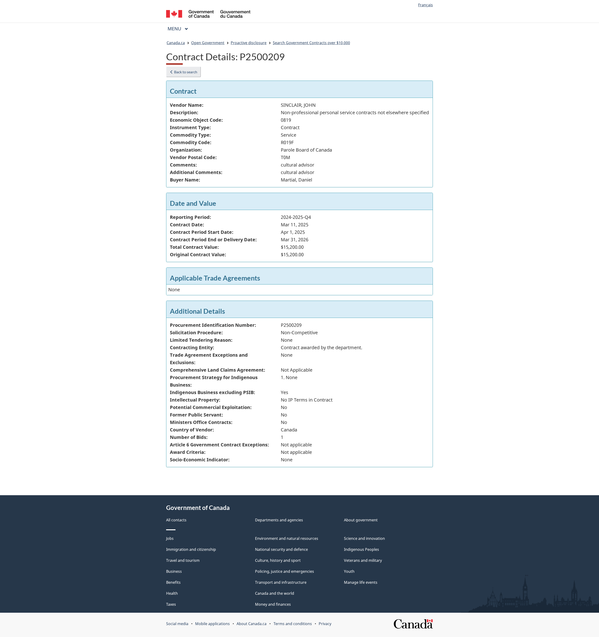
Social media (177, 623)
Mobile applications (212, 623)
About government (361, 520)
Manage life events (360, 582)
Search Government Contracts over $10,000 (311, 42)
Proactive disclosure (249, 42)
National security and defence (281, 549)
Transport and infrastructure (281, 582)
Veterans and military (363, 560)
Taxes (171, 604)
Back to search (185, 72)
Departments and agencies (279, 520)
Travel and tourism (183, 560)
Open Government (207, 42)
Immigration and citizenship (191, 549)
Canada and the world (274, 593)
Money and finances (273, 604)
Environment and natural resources (286, 538)
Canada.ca (176, 42)
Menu (175, 28)
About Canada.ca (252, 623)
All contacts (176, 520)
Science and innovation (364, 538)
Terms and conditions (293, 623)
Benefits (173, 582)
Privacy (325, 623)
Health (172, 593)
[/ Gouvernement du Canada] (208, 14)
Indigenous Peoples (361, 549)
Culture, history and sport (278, 560)
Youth (349, 571)
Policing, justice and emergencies (284, 571)
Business (174, 571)
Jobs (170, 538)
